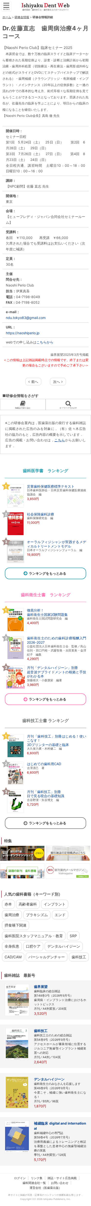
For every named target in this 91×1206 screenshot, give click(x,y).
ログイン (20, 1178)
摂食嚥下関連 (15, 925)
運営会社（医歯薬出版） (46, 1188)
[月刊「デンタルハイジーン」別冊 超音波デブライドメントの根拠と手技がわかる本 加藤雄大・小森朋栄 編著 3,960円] (45, 688)
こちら (59, 440)
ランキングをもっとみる (47, 573)
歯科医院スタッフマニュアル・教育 (34, 936)
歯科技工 (79, 957)
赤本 (8, 904)
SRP (73, 936)
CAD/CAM (13, 957)
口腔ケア (33, 946)
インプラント (55, 904)
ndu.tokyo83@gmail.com (26, 318)
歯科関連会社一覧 (34, 1183)
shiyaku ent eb (45, 5)
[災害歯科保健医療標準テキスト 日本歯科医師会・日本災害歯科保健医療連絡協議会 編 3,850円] (45, 507)
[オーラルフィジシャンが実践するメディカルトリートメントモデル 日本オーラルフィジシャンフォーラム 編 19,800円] (45, 562)
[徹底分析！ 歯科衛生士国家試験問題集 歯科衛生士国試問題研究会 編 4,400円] (36, 631)
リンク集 (36, 1178)
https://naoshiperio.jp (23, 333)
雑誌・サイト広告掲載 (62, 1178)
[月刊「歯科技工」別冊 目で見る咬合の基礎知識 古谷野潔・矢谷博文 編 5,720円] (34, 812)
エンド (60, 914)
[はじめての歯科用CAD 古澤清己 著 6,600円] (33, 784)
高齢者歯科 (28, 904)
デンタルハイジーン (63, 946)
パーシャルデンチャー (46, 957)
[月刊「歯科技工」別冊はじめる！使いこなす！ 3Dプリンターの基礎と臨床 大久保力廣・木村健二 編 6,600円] (45, 757)
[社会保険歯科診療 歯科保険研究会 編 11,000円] (29, 535)
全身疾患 (12, 946)
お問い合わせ (59, 1183)
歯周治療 (12, 914)
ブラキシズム (37, 914)
